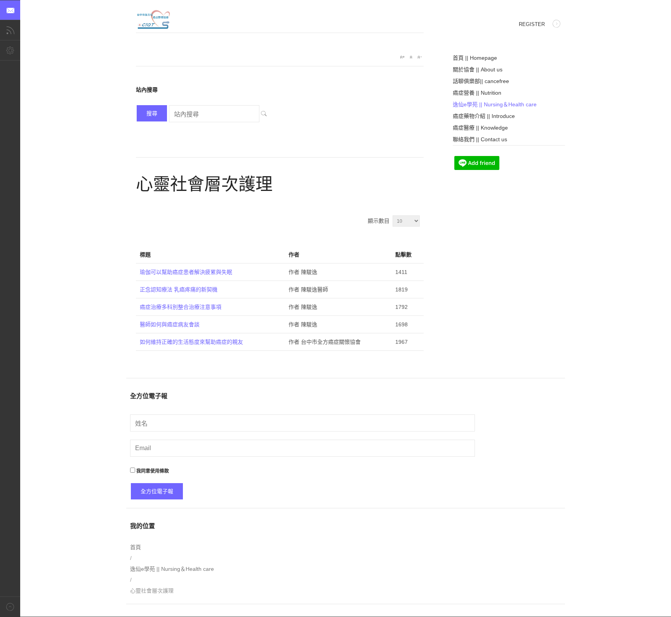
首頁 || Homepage (475, 58)
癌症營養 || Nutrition (477, 93)
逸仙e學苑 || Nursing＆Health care (495, 104)
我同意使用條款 (152, 471)
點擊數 (403, 254)
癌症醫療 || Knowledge (480, 128)
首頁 (135, 547)
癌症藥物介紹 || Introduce (484, 116)
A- (419, 57)
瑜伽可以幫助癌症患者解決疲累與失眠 (186, 272)
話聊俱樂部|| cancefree (481, 81)
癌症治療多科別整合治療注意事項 (180, 307)
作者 (294, 254)
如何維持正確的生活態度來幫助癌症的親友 (191, 342)
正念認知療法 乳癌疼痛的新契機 (178, 289)
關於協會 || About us (477, 69)
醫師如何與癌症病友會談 (170, 324)
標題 (145, 254)
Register (532, 24)
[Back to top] (10, 606)
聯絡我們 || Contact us (480, 139)
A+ (402, 57)
